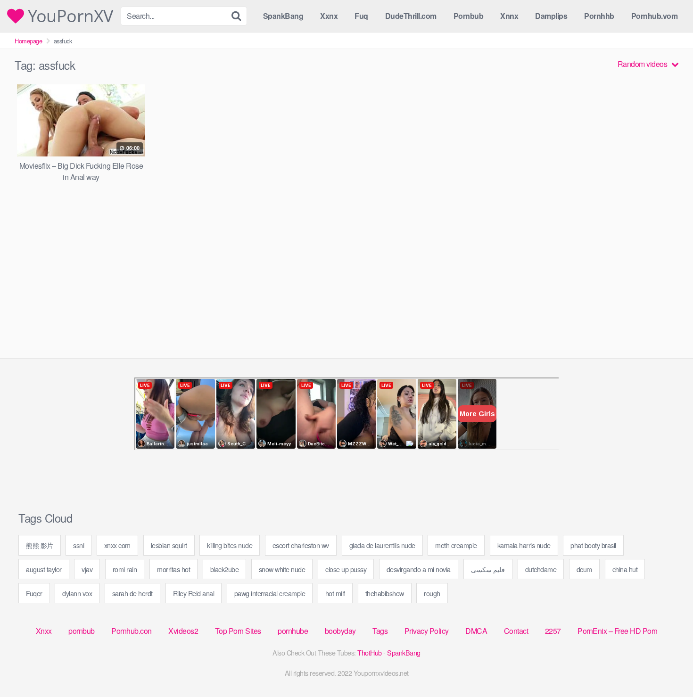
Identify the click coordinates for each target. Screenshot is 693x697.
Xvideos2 (183, 630)
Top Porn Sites (238, 630)
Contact (516, 630)
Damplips (551, 15)
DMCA (476, 630)
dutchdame (541, 569)
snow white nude (282, 569)
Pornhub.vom (654, 15)
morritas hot (173, 569)
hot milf (335, 593)
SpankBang (283, 15)
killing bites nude (229, 545)
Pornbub (469, 15)
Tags (380, 630)
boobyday (340, 630)
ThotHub (369, 652)
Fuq (361, 15)
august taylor (44, 569)
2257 (553, 630)
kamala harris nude (524, 545)
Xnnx (509, 15)
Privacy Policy (426, 630)
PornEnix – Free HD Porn (618, 630)
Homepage (28, 40)
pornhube (293, 630)
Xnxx (44, 630)
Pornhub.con (131, 630)
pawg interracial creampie (269, 593)
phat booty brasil (593, 545)
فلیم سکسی (488, 569)
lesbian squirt (169, 545)
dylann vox (77, 593)
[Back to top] (667, 667)
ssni (78, 545)
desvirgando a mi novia (419, 569)
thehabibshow (384, 593)
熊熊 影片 (39, 545)
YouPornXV (68, 16)
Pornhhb (599, 15)
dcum (584, 569)
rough (432, 593)
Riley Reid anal (193, 593)
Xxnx (329, 15)
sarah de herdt (132, 593)
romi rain (125, 569)
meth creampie (456, 545)
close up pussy (345, 569)
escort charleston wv (300, 545)
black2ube (224, 569)
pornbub (81, 630)
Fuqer (34, 593)
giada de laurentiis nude (382, 545)
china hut (625, 569)
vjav (87, 569)
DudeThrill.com (411, 15)
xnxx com (117, 545)
